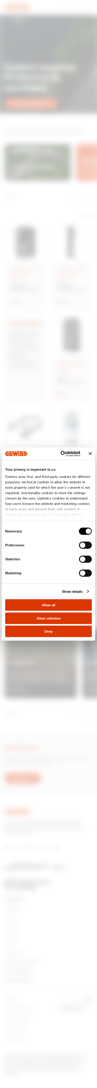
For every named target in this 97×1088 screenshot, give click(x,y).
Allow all (48, 605)
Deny (48, 631)
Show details (72, 591)
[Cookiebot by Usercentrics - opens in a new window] (61, 454)
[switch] (85, 545)
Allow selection (49, 618)
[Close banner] (90, 453)
